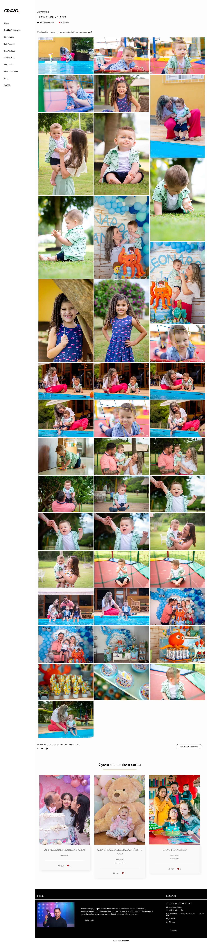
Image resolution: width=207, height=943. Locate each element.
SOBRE (7, 85)
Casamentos (9, 37)
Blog (6, 78)
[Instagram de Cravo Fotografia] (170, 922)
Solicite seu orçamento (189, 747)
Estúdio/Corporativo (12, 30)
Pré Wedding (9, 44)
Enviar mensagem (175, 907)
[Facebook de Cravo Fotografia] (166, 922)
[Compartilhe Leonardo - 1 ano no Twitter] (42, 749)
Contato (174, 931)
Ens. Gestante (9, 51)
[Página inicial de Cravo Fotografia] (17, 11)
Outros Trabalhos (11, 71)
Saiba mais (89, 920)
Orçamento (8, 65)
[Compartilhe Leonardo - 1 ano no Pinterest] (47, 749)
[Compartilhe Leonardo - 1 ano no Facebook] (37, 749)
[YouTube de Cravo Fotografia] (173, 922)
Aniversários (9, 58)
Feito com (121, 941)
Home (6, 23)
